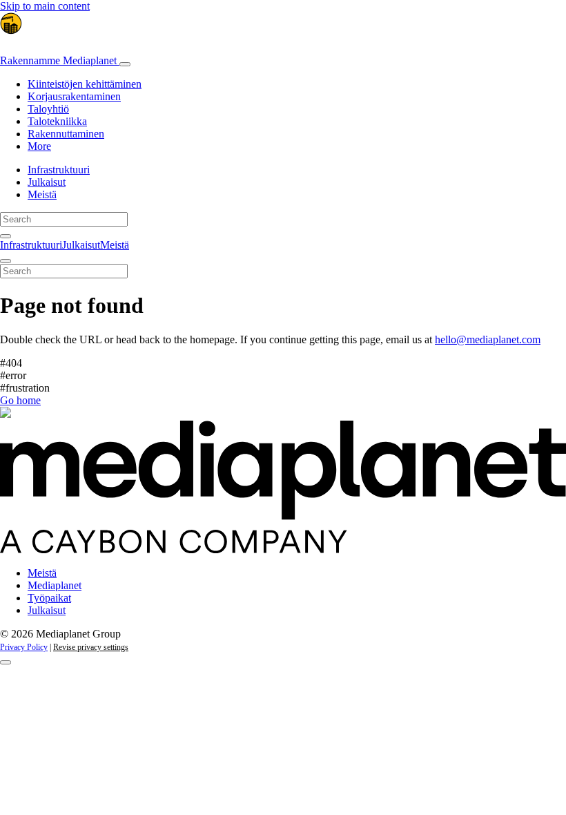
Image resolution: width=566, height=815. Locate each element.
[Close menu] (5, 261)
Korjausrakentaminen (74, 96)
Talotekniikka (57, 121)
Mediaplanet (54, 585)
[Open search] (5, 236)
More (39, 146)
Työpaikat (49, 598)
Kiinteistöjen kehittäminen (85, 84)
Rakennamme (58, 60)
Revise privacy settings (90, 647)
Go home (20, 400)
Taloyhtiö (48, 109)
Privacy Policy (24, 647)
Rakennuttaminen (66, 134)
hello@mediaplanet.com (487, 339)
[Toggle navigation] (124, 64)
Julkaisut (47, 182)
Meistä (42, 194)
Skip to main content (45, 6)
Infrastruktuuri (59, 169)
